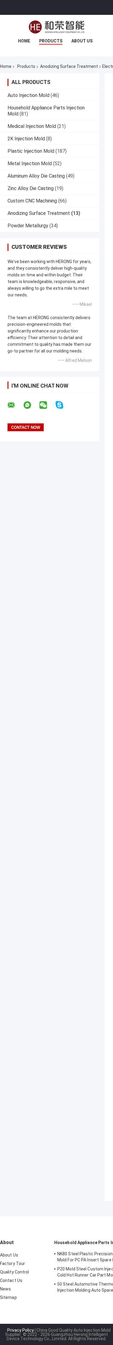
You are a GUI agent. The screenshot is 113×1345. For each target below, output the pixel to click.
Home (24, 40)
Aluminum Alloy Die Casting (36, 176)
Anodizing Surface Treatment (69, 66)
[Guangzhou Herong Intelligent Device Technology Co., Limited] (57, 27)
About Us (82, 40)
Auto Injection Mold (28, 95)
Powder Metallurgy (28, 226)
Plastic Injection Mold (31, 151)
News (5, 1289)
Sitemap (8, 1297)
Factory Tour (12, 1263)
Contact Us (11, 1280)
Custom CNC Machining (32, 201)
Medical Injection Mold (32, 126)
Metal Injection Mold (30, 163)
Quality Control (14, 1272)
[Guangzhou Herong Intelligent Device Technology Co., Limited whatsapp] (31, 405)
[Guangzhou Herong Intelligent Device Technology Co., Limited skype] (63, 405)
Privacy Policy (20, 1330)
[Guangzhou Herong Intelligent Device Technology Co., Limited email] (15, 405)
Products (50, 40)
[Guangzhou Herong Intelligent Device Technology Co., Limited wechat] (47, 405)
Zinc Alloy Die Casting (31, 188)
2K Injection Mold (26, 139)
